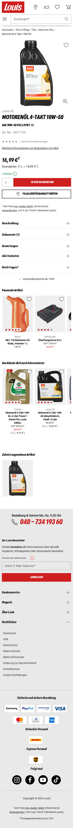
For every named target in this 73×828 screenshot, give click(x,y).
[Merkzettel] (57, 7)
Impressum (9, 633)
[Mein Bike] (46, 7)
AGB (5, 639)
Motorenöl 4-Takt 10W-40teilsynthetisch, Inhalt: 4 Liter (50, 416)
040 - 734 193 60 (41, 522)
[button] (66, 19)
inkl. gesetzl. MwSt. (23, 206)
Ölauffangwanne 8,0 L (50, 340)
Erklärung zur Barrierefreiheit (19, 663)
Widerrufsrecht (11, 651)
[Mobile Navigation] (4, 19)
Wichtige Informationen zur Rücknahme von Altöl (30, 148)
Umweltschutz (11, 669)
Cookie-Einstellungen (15, 674)
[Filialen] (35, 7)
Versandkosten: (10, 210)
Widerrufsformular (13, 657)
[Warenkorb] (68, 7)
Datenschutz (10, 645)
